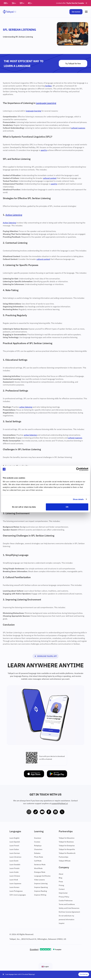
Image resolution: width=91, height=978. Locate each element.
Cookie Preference (66, 900)
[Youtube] (42, 812)
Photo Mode (38, 857)
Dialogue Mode (39, 872)
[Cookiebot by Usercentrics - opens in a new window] (78, 469)
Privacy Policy (64, 897)
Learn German (14, 853)
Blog (60, 878)
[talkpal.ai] (9, 12)
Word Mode (38, 868)
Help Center (63, 893)
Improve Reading (40, 891)
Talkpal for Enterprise (67, 846)
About (61, 874)
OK (67, 507)
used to (44, 150)
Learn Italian (14, 849)
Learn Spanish (14, 842)
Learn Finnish (14, 868)
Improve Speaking (41, 887)
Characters (38, 849)
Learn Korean (14, 887)
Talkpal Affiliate (65, 861)
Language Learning (46, 103)
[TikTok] (35, 812)
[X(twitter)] (62, 812)
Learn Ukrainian (15, 857)
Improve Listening (41, 883)
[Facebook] (48, 812)
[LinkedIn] (55, 812)
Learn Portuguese (16, 891)
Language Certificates (42, 876)
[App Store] (34, 773)
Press (61, 882)
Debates (37, 853)
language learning (33, 111)
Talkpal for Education (66, 838)
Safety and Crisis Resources (69, 908)
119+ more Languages (17, 895)
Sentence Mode (40, 864)
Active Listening (13, 214)
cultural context (49, 178)
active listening (25, 407)
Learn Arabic (14, 872)
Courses (37, 842)
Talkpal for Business (66, 842)
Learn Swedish (14, 864)
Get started (76, 12)
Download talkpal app (47, 656)
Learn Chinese (14, 876)
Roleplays (37, 846)
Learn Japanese (15, 883)
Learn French (14, 846)
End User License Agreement (69, 912)
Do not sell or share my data (24, 507)
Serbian (22, 37)
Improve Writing (40, 895)
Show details (78, 499)
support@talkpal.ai (59, 803)
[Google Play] (57, 773)
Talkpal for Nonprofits (67, 849)
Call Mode (37, 861)
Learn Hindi (13, 880)
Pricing (61, 885)
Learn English (14, 838)
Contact (62, 889)
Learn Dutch (13, 861)
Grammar (37, 838)
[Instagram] (29, 812)
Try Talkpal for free (73, 63)
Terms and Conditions (67, 904)
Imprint (61, 923)
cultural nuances (78, 128)
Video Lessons (39, 880)
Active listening (9, 222)
